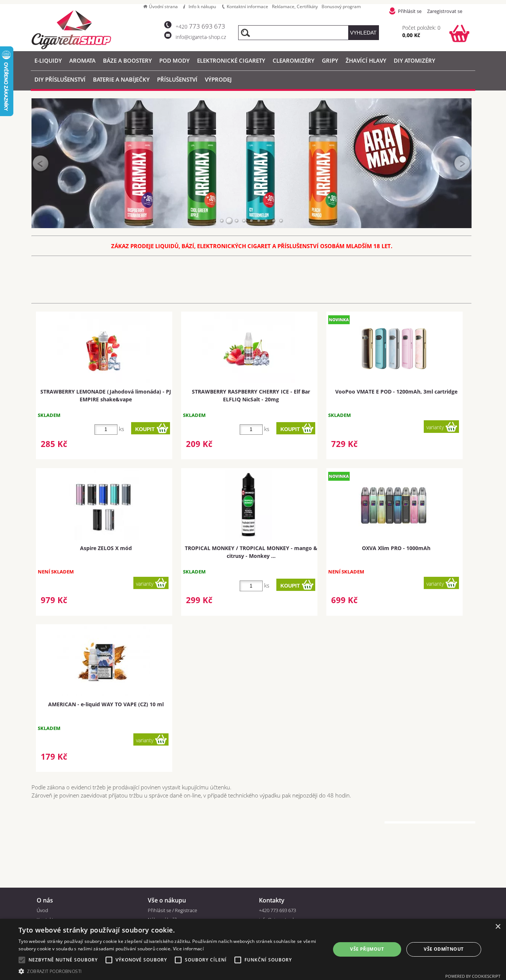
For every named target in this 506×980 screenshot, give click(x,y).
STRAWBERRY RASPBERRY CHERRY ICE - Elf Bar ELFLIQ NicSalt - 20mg (251, 395)
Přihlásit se (410, 11)
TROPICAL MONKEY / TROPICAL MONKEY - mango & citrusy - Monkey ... (251, 552)
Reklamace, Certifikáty (295, 6)
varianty (435, 427)
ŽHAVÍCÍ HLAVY (366, 60)
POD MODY (174, 60)
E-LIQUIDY (48, 60)
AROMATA (82, 60)
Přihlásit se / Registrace (172, 910)
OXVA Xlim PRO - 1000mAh (396, 548)
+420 (200, 26)
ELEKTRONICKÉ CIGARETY (231, 60)
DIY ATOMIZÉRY (414, 60)
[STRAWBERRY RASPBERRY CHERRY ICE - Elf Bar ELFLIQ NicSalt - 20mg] (248, 348)
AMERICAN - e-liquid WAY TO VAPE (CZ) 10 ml (106, 704)
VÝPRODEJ (218, 79)
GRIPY (330, 60)
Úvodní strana (163, 6)
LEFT (40, 163)
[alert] (253, 949)
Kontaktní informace (247, 6)
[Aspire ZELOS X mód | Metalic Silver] (103, 505)
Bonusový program (341, 6)
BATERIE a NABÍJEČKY (121, 79)
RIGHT (462, 163)
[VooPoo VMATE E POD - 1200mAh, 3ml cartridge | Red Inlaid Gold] (394, 348)
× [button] (497, 927)
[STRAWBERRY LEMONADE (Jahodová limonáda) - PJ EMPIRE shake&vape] (103, 348)
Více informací (188, 949)
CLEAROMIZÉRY (293, 60)
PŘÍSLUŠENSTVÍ (177, 79)
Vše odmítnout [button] (443, 949)
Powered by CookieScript (472, 976)
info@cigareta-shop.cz (201, 36)
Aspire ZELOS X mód (106, 548)
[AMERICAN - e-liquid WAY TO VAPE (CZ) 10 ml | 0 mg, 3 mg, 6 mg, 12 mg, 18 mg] (103, 660)
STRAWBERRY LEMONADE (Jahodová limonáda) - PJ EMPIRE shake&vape (105, 395)
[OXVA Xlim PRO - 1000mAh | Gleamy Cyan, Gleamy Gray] (394, 505)
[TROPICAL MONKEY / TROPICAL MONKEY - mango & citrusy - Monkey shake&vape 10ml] (248, 505)
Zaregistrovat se (444, 11)
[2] (229, 220)
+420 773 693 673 (277, 910)
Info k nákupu (202, 6)
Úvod (42, 910)
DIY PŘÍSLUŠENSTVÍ (60, 79)
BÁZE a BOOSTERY (127, 60)
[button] (170, 970)
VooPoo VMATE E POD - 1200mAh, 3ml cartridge (396, 391)
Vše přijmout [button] (367, 949)
